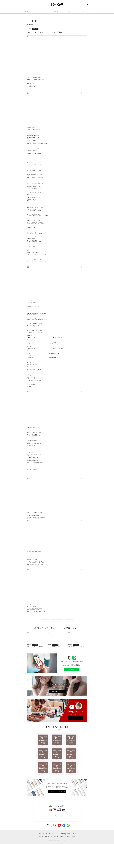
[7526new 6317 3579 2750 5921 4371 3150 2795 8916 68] (71, 767)
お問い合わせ (67, 836)
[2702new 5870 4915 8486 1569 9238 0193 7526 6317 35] (57, 740)
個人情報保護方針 (54, 836)
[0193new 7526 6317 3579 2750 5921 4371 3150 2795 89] (57, 767)
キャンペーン (41, 11)
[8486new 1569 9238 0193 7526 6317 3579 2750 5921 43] (57, 754)
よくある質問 (62, 833)
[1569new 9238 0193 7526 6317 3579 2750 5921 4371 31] (71, 754)
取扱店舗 (73, 836)
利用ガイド (48, 833)
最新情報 (26, 11)
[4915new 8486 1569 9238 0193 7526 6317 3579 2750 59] (43, 754)
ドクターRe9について (86, 11)
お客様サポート (55, 833)
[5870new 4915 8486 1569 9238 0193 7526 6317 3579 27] (71, 740)
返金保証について (75, 833)
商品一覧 (56, 11)
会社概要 (68, 833)
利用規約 (61, 836)
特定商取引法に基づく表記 (44, 836)
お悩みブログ (71, 11)
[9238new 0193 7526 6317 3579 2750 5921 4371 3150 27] (43, 767)
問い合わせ (57, 815)
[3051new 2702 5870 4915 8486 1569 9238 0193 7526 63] (43, 740)
